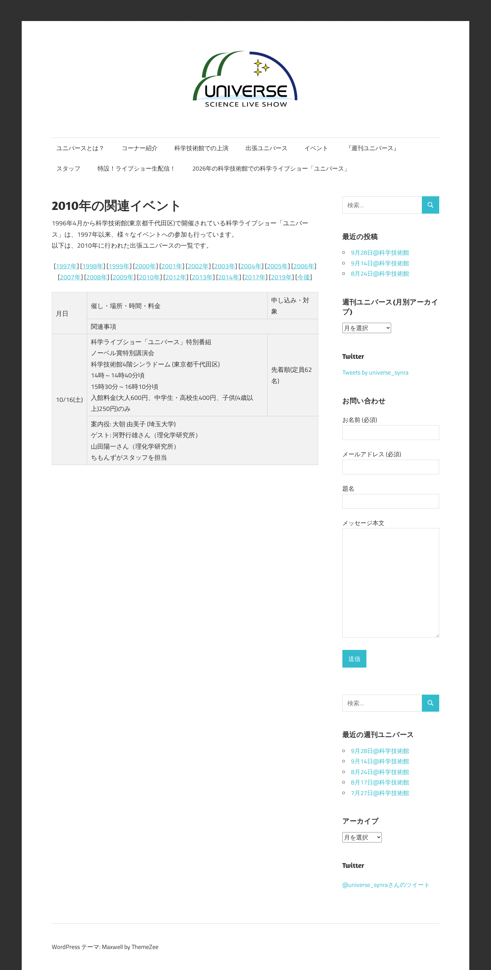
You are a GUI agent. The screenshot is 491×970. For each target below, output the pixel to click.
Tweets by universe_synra (375, 372)
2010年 (149, 277)
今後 (303, 277)
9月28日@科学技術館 (380, 252)
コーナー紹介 (140, 148)
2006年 (303, 266)
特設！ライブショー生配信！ (137, 168)
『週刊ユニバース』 (372, 148)
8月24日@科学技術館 (380, 273)
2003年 (224, 266)
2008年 (96, 277)
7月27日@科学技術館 (380, 792)
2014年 (228, 277)
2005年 (277, 266)
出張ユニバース (267, 148)
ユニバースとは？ (80, 148)
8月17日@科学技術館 (380, 782)
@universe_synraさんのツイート (386, 884)
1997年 (66, 266)
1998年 (92, 266)
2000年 (145, 266)
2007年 (70, 277)
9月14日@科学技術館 (380, 263)
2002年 (198, 266)
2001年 (171, 266)
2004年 (251, 266)
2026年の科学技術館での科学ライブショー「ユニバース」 (271, 168)
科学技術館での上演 (201, 148)
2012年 (175, 277)
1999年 (119, 266)
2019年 (281, 277)
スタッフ (68, 168)
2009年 (123, 277)
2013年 (202, 277)
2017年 (255, 277)
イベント (316, 148)
